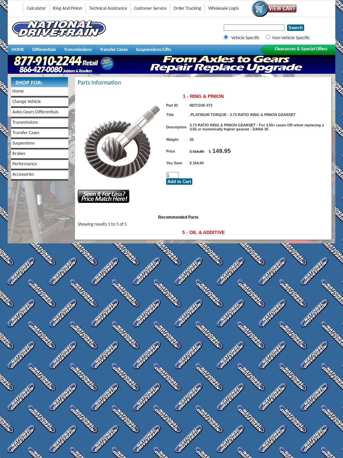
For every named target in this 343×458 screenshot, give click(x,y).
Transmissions (78, 49)
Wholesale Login (223, 8)
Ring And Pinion (67, 8)
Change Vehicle (26, 101)
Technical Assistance (108, 8)
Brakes (18, 153)
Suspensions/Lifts (153, 49)
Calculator (36, 8)
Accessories (23, 174)
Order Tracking (187, 8)
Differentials (44, 49)
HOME (18, 49)
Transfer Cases (114, 49)
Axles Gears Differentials (35, 112)
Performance (24, 164)
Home (18, 91)
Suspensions (23, 143)
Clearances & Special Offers (301, 49)
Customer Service (150, 8)
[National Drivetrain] (59, 35)
